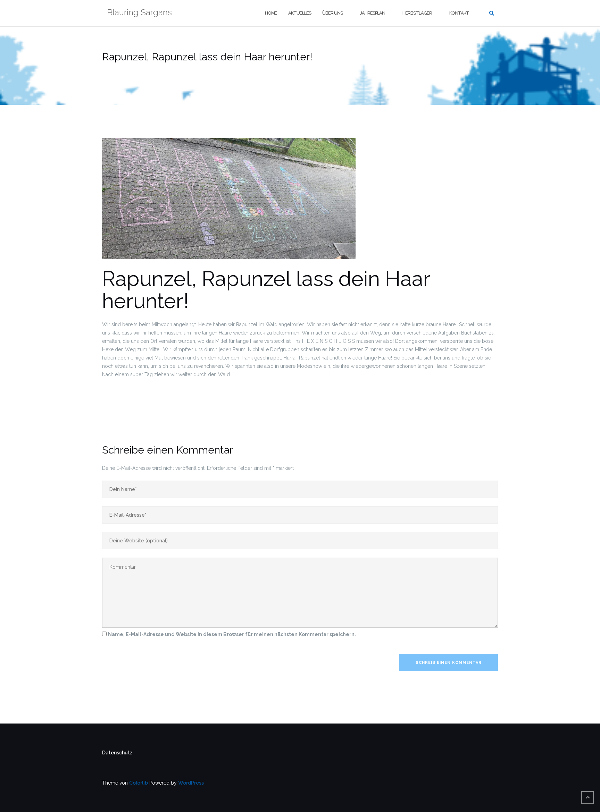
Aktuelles (299, 13)
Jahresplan (372, 13)
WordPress (191, 783)
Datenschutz (117, 752)
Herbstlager (417, 13)
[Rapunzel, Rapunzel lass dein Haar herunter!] (229, 202)
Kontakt (459, 13)
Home (271, 13)
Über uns (332, 13)
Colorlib (138, 783)
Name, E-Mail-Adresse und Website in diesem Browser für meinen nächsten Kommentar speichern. (232, 634)
